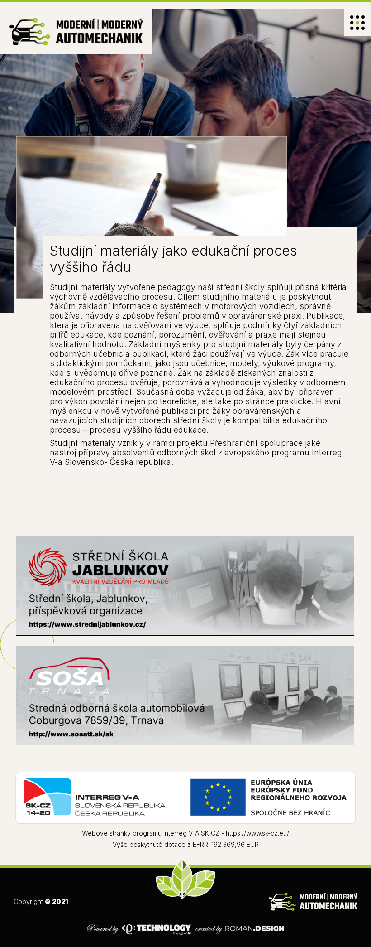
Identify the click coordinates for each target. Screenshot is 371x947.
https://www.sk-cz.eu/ (257, 833)
